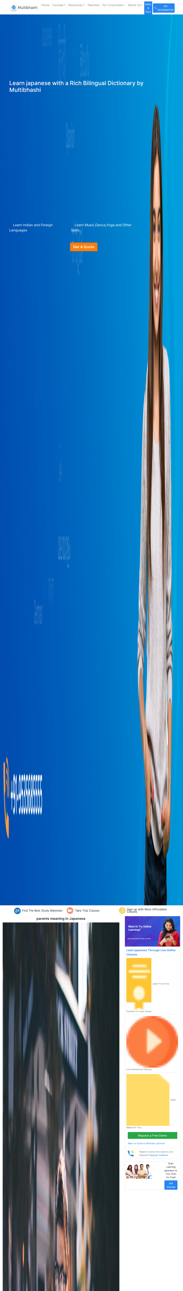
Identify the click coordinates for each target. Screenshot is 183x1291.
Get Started (171, 1185)
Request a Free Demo (152, 1135)
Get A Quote (83, 247)
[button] (59, 5)
